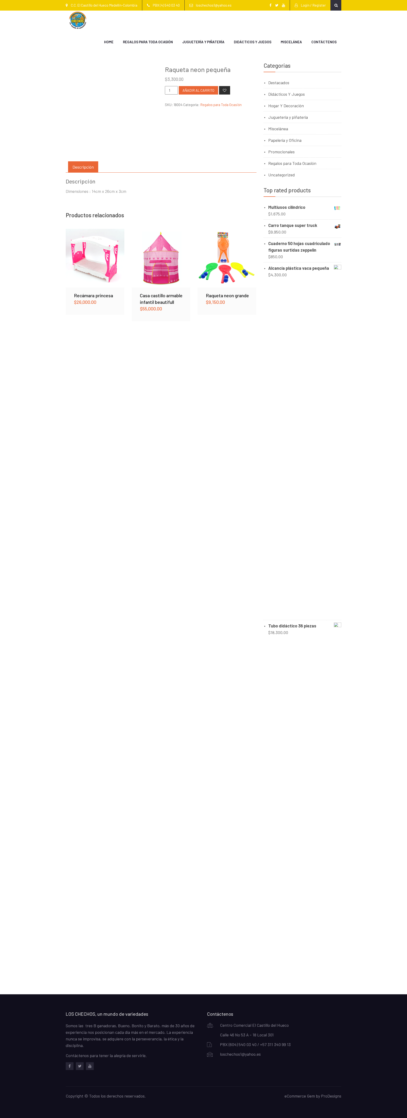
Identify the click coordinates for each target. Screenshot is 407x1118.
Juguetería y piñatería (203, 42)
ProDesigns (331, 1095)
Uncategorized (281, 174)
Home (109, 42)
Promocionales (281, 151)
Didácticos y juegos (252, 42)
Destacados (278, 82)
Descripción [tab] (83, 167)
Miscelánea (291, 42)
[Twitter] (80, 1066)
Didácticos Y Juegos (286, 94)
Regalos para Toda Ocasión (148, 42)
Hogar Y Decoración (286, 105)
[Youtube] (90, 1066)
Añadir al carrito (198, 90)
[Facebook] (69, 1066)
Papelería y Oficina (284, 140)
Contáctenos (324, 42)
